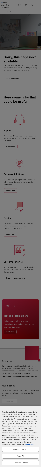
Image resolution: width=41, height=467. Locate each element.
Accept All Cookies (20, 463)
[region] (20, 436)
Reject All (20, 456)
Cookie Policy (29, 444)
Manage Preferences (20, 449)
